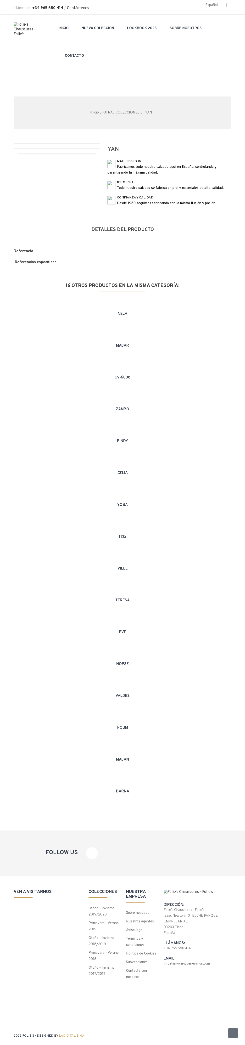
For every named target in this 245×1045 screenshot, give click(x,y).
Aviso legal (134, 930)
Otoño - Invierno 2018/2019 (102, 941)
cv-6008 (122, 377)
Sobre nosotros (137, 913)
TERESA (122, 600)
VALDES (123, 696)
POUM (122, 728)
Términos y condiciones (135, 942)
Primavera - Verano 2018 (104, 956)
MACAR (122, 346)
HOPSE (122, 664)
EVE (122, 632)
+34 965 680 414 (47, 8)
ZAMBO (122, 409)
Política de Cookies (141, 953)
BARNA (122, 791)
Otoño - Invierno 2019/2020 (102, 911)
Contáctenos (78, 8)
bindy (122, 441)
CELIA (122, 473)
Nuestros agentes (140, 921)
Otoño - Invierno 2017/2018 (102, 971)
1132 (123, 537)
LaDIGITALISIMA (71, 1036)
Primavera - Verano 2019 (104, 926)
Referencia (23, 251)
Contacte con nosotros (136, 974)
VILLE (122, 568)
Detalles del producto (122, 230)
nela (122, 314)
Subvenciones (137, 962)
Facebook (92, 853)
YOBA (122, 505)
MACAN (122, 759)
